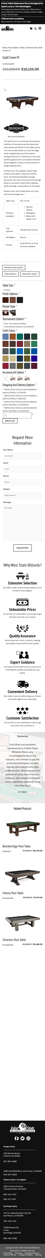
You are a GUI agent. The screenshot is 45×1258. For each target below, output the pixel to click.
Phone (6, 476)
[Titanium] (27, 366)
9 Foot (7, 290)
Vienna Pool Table (12, 893)
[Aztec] (13, 337)
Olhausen (6, 851)
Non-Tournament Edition (15, 323)
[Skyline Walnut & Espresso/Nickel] (5, 300)
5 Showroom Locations (12, 18)
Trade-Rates (7, 1253)
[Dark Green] (13, 351)
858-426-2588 (10, 1238)
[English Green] (27, 351)
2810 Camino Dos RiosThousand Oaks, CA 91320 (15, 1187)
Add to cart (10, 421)
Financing (18, 1253)
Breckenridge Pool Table (16, 846)
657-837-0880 (10, 1161)
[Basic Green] (20, 337)
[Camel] (27, 344)
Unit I (24, 1171)
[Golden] (5, 359)
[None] (5, 378)
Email (6, 463)
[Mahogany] (13, 300)
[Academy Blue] (5, 337)
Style (22, 47)
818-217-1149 (10, 1199)
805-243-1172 (10, 1194)
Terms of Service (10, 1255)
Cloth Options (10, 274)
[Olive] (27, 359)
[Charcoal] (5, 351)
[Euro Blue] (34, 351)
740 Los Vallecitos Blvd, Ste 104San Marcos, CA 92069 (17, 1214)
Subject (7, 489)
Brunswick (9, 64)
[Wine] (34, 366)
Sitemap (38, 1255)
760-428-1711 (10, 1221)
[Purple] (34, 359)
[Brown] (13, 344)
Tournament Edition (19, 326)
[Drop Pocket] (5, 313)
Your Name (8, 450)
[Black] (20, 300)
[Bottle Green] (34, 337)
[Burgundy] (20, 344)
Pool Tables (13, 47)
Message (7, 502)
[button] (5, 90)
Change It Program (26, 1255)
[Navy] (20, 359)
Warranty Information (13, 267)
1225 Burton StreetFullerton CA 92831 (12, 1154)
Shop (4, 47)
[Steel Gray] (13, 366)
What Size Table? (29, 274)
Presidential (7, 898)
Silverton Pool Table (14, 939)
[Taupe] (20, 366)
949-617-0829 (10, 1174)
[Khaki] (13, 359)
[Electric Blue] (20, 351)
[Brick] (5, 344)
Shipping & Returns (32, 1253)
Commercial (31, 47)
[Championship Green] (34, 344)
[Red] (5, 366)
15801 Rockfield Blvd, (13, 1171)
